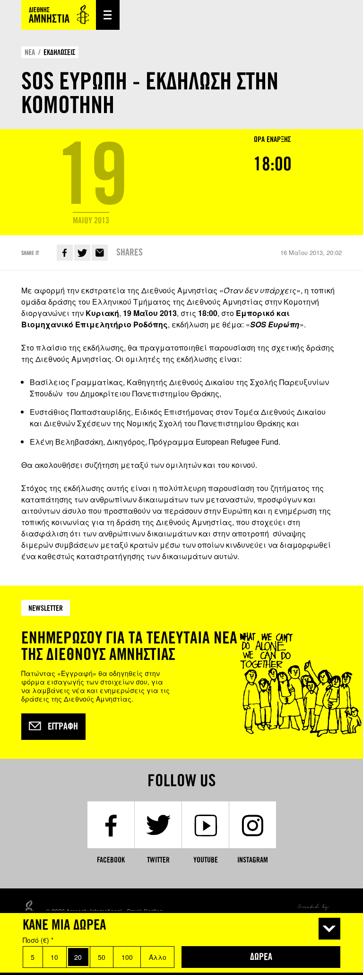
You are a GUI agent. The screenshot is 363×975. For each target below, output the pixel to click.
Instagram (252, 859)
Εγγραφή (63, 726)
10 (54, 957)
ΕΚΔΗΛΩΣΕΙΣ (59, 52)
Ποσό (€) (38, 940)
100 (127, 957)
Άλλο (157, 957)
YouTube (205, 859)
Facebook (65, 253)
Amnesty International (58, 15)
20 (78, 957)
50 (101, 957)
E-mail (100, 253)
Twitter (82, 253)
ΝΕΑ (30, 52)
